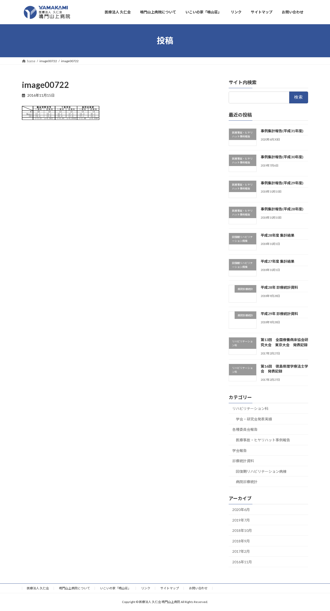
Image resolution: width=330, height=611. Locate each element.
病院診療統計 (247, 482)
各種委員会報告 (245, 429)
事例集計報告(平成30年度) (282, 156)
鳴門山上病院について (74, 588)
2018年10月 (242, 530)
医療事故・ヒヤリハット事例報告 (263, 440)
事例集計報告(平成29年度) (282, 183)
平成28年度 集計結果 (277, 235)
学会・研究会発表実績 (254, 419)
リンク (145, 588)
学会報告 (239, 450)
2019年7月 (241, 520)
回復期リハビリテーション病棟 (261, 471)
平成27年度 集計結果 (277, 261)
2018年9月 (241, 541)
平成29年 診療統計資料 (279, 313)
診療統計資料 (243, 461)
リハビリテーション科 (250, 408)
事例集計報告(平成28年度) (282, 209)
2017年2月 (241, 551)
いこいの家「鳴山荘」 (115, 588)
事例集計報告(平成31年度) (282, 130)
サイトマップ (169, 588)
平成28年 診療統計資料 (279, 287)
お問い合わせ (198, 588)
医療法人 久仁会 (38, 588)
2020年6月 (241, 509)
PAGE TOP (317, 588)
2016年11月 (242, 562)
